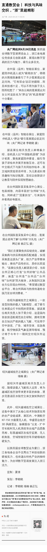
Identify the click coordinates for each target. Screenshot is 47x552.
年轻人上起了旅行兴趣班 (10, 521)
